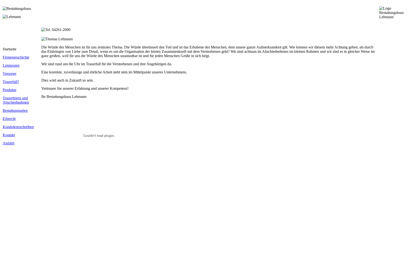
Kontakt (9, 135)
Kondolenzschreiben (18, 127)
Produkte (9, 90)
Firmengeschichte (16, 57)
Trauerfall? (11, 82)
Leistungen (11, 65)
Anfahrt (8, 143)
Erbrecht (9, 119)
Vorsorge (9, 73)
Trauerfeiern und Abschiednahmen (16, 100)
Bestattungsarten (15, 110)
